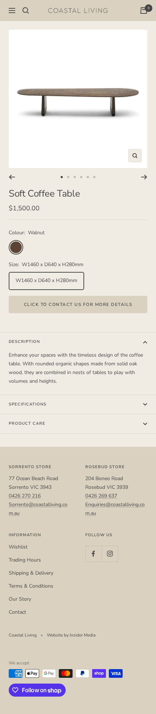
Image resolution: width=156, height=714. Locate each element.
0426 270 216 (25, 495)
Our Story (20, 599)
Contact (17, 612)
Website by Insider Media (71, 635)
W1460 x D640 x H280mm (46, 280)
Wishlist (18, 546)
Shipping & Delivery (31, 573)
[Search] (25, 10)
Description (24, 341)
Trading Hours (25, 559)
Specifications (27, 404)
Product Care (27, 423)
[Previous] (12, 177)
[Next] (144, 177)
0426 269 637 (101, 495)
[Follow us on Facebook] (93, 554)
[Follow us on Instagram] (110, 554)
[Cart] (143, 10)
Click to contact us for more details (78, 304)
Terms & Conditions (31, 586)
